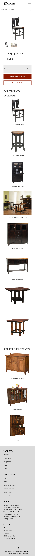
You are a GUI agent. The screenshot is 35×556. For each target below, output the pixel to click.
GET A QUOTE (17, 83)
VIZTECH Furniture (23, 553)
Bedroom (6, 454)
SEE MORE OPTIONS (17, 76)
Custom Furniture (9, 489)
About (5, 482)
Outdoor (6, 469)
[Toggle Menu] (29, 3)
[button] (28, 19)
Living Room (7, 462)
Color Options (8, 492)
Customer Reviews (9, 485)
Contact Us (7, 496)
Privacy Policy (25, 551)
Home (5, 478)
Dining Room (7, 458)
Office (5, 465)
